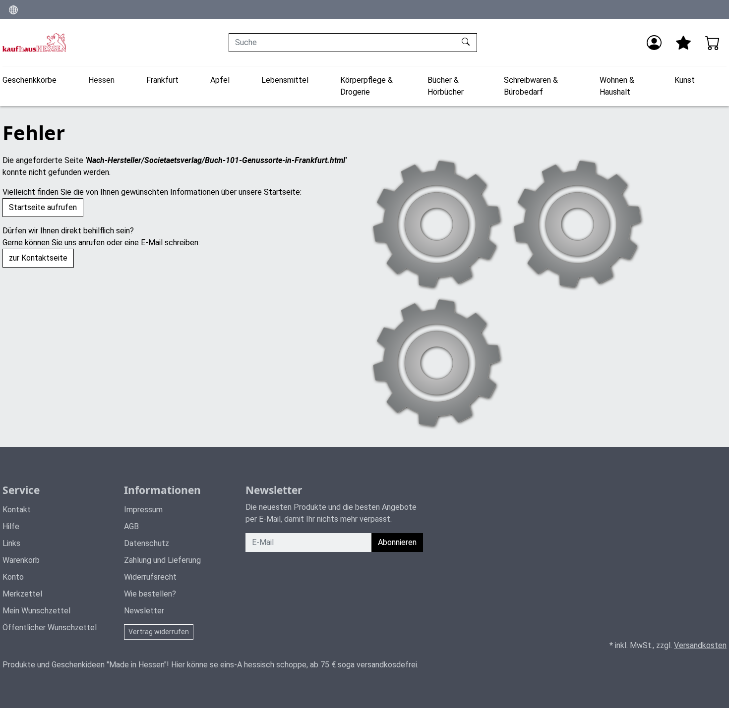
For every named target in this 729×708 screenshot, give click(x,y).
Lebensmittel (284, 80)
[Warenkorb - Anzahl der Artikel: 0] (713, 43)
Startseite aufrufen (43, 207)
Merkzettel (22, 594)
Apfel (220, 80)
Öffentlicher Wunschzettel (49, 627)
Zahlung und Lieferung (162, 560)
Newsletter (144, 610)
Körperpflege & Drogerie (366, 86)
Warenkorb (21, 560)
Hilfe (10, 526)
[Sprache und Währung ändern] (13, 9)
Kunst (684, 80)
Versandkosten (700, 645)
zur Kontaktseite (38, 258)
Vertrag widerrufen (158, 632)
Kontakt (16, 509)
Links (11, 543)
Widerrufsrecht (150, 577)
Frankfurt (162, 80)
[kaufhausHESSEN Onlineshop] (34, 42)
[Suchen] (467, 42)
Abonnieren (397, 542)
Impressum (143, 509)
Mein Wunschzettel (36, 610)
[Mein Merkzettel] (683, 43)
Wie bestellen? (150, 594)
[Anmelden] (654, 43)
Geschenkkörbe (29, 80)
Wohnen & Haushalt (617, 86)
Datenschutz (146, 543)
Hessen (101, 80)
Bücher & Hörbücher (445, 86)
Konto (13, 577)
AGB (131, 526)
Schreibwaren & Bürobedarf (531, 86)
